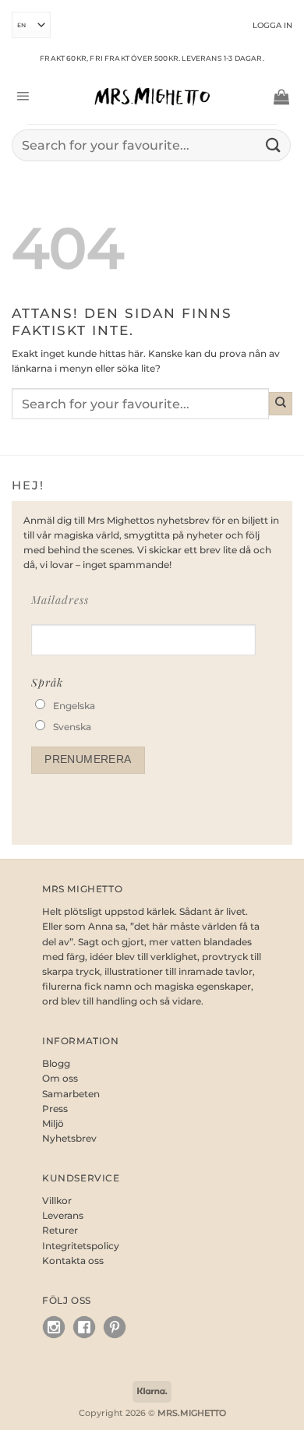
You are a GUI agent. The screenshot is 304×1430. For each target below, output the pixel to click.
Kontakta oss (73, 1260)
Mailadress (60, 599)
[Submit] (273, 145)
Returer (60, 1230)
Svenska (72, 727)
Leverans (62, 1215)
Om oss (60, 1078)
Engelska (74, 705)
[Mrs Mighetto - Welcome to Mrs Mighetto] (152, 96)
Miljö (53, 1123)
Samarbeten (71, 1094)
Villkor (57, 1200)
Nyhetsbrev (69, 1138)
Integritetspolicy (80, 1246)
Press (55, 1108)
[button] (23, 96)
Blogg (56, 1063)
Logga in (272, 25)
